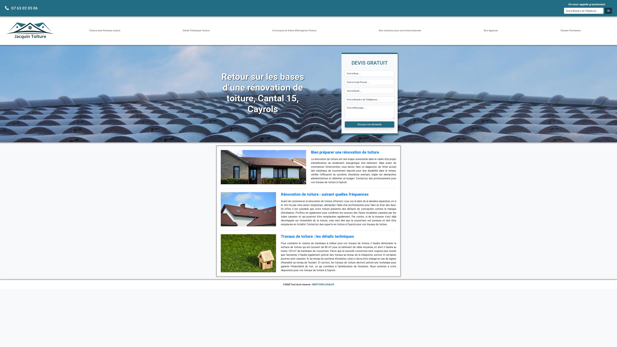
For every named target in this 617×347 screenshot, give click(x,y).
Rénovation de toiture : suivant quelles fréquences (325, 194)
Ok (608, 10)
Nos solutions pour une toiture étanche (400, 30)
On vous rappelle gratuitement (586, 4)
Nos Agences (491, 30)
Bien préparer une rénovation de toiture (345, 152)
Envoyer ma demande (370, 124)
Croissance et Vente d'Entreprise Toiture (294, 30)
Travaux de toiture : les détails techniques (317, 236)
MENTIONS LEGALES (323, 284)
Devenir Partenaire (571, 30)
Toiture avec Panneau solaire (104, 30)
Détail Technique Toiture (196, 30)
